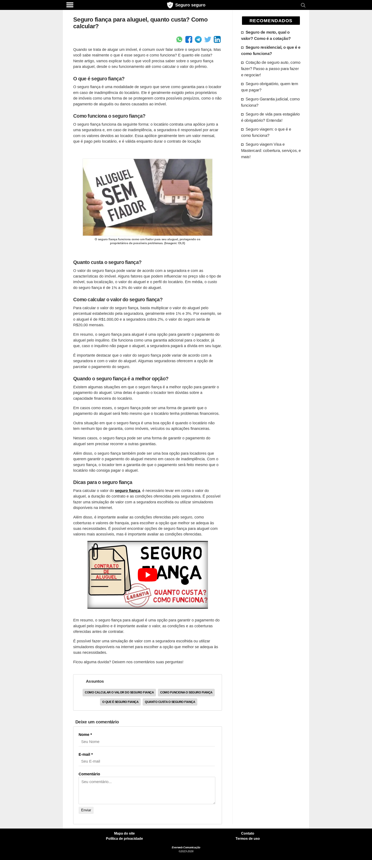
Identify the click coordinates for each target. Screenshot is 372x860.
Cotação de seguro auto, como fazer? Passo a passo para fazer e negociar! (271, 68)
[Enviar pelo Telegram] (198, 39)
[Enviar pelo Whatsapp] (179, 39)
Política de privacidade (124, 838)
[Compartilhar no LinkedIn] (217, 39)
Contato (247, 833)
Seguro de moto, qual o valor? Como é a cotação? (266, 35)
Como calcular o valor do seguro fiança (119, 692)
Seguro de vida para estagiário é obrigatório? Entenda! (270, 117)
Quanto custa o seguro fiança (170, 702)
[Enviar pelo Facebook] (188, 39)
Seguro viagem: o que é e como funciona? (266, 132)
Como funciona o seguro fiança (186, 692)
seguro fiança (127, 491)
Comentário (89, 774)
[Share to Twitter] (207, 39)
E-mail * (86, 754)
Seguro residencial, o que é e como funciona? (271, 50)
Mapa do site (124, 833)
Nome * (85, 734)
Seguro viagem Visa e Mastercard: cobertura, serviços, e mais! (271, 150)
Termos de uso (248, 838)
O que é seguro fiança (120, 702)
